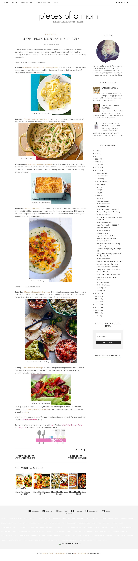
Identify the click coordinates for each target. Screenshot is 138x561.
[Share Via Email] (84, 450)
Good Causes (76, 527)
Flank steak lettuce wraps (33, 368)
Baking (40, 519)
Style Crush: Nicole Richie (105, 236)
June (98, 190)
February (100, 288)
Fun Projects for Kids (26, 527)
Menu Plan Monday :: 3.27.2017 (108, 209)
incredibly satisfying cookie (38, 409)
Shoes (49, 536)
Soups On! (22, 427)
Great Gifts (87, 527)
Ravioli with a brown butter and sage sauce (40, 67)
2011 (97, 307)
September (101, 181)
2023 (97, 153)
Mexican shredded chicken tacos (37, 292)
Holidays (105, 527)
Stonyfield (77, 536)
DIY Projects (42, 523)
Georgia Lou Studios (81, 553)
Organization (92, 531)
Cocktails (32, 523)
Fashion (106, 523)
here (53, 425)
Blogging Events (93, 519)
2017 (97, 170)
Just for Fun (5, 531)
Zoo (104, 540)
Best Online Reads (103, 204)
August (99, 184)
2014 (97, 299)
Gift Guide (40, 527)
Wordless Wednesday (69, 540)
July (98, 187)
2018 (97, 167)
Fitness (114, 523)
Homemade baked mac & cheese (39, 164)
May (98, 193)
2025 (97, 151)
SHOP (56, 2)
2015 (97, 296)
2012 (97, 304)
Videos (3, 540)
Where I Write (40, 540)
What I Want (28, 540)
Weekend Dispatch (103, 201)
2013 (97, 302)
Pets (109, 531)
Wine (57, 540)
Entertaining (55, 523)
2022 (97, 156)
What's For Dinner (69, 425)
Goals (67, 527)
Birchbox (71, 519)
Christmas (22, 523)
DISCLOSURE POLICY (43, 2)
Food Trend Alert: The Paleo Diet (109, 274)
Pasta (80, 425)
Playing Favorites (103, 206)
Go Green (58, 527)
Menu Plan (50, 34)
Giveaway (49, 527)
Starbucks (67, 536)
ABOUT (14, 2)
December (101, 173)
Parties (103, 531)
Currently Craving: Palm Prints (107, 264)
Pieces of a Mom (47, 553)
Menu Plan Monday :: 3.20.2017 (108, 225)
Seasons (42, 536)
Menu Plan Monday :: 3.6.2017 (107, 267)
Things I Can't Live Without (102, 536)
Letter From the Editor (21, 531)
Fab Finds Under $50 (69, 523)
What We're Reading (104, 222)
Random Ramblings (22, 536)
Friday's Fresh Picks (8, 527)
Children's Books (127, 519)
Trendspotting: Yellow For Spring (108, 212)
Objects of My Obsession (76, 531)
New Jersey (61, 531)
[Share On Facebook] (79, 450)
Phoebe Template (59, 553)
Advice (3, 519)
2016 (97, 293)
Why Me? (51, 540)
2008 (97, 316)
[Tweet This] (76, 450)
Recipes (34, 536)
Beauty (47, 519)
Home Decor (115, 527)
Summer (86, 536)
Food (121, 523)
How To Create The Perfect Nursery (110, 261)
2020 (97, 162)
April (99, 195)
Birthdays (81, 519)
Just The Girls (127, 527)
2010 (97, 310)
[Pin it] (81, 450)
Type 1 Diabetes (127, 536)
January (100, 290)
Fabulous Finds (84, 523)
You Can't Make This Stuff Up (90, 540)
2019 (97, 165)
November (101, 176)
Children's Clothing (8, 523)
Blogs (104, 519)
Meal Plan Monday (29, 420)
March (99, 198)
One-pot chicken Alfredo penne (36, 119)
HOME (6, 2)
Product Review (7, 536)
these (26, 412)
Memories (40, 531)
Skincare (57, 536)
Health (96, 527)
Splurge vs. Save (102, 233)
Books (110, 519)
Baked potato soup (32, 208)
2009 (97, 313)
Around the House (15, 519)
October (100, 179)
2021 (97, 159)
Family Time (96, 523)
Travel (117, 536)
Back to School (29, 519)
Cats (117, 519)
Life (33, 531)
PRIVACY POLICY (26, 2)
